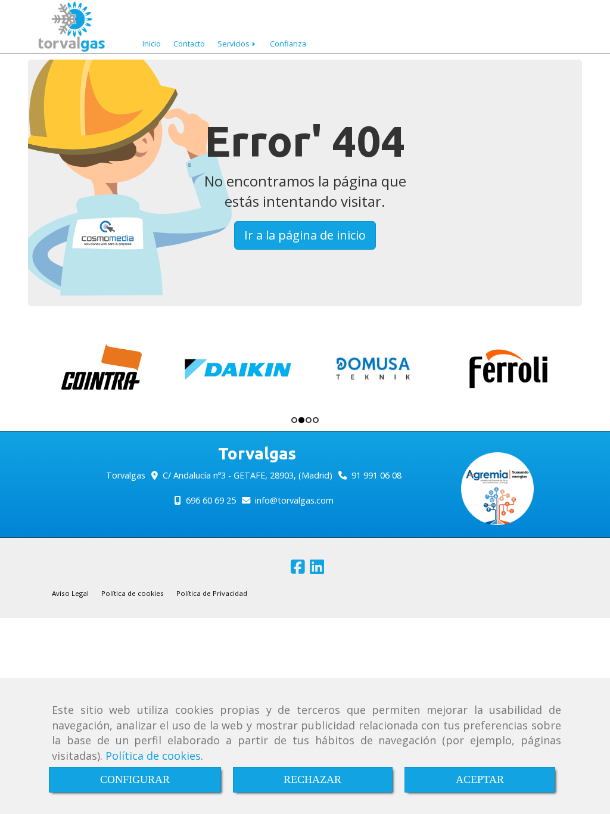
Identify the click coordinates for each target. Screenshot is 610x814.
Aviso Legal (70, 593)
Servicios (234, 43)
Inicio (151, 43)
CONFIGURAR (135, 779)
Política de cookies (153, 755)
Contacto (189, 43)
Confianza (288, 43)
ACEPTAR (480, 779)
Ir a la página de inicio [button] (305, 235)
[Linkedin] (317, 569)
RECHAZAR (312, 779)
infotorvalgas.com (294, 500)
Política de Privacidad (211, 593)
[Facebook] (298, 569)
